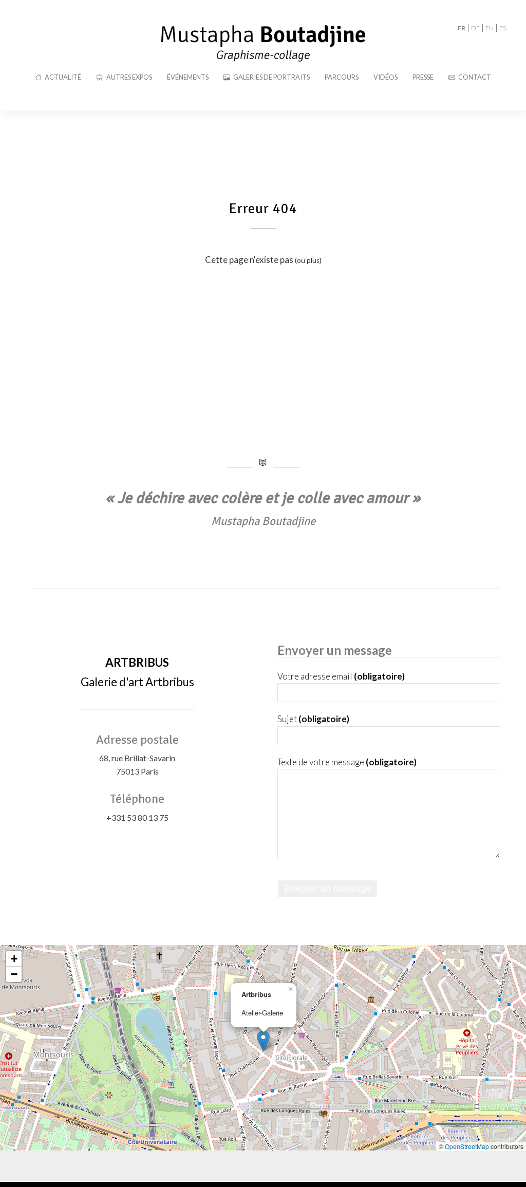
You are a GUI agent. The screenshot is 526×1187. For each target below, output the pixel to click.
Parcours (342, 77)
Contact (474, 77)
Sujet (313, 718)
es (502, 28)
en (489, 28)
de (475, 28)
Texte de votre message (347, 762)
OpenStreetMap (467, 1146)
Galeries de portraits (271, 77)
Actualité (63, 77)
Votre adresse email (341, 676)
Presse (423, 77)
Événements (188, 77)
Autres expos (129, 77)
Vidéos (385, 77)
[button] (263, 1040)
